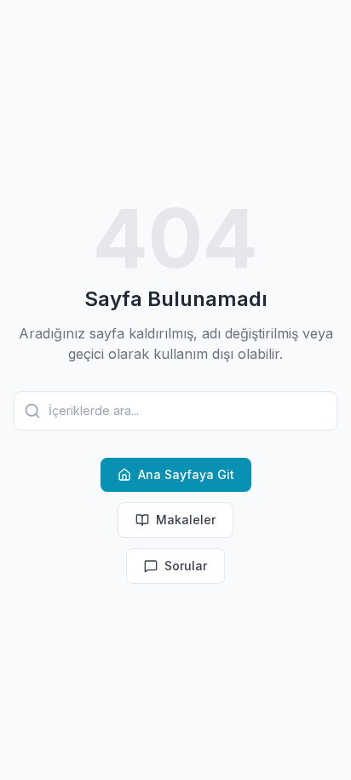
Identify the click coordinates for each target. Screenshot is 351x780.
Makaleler (186, 519)
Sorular (185, 565)
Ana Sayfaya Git (186, 474)
